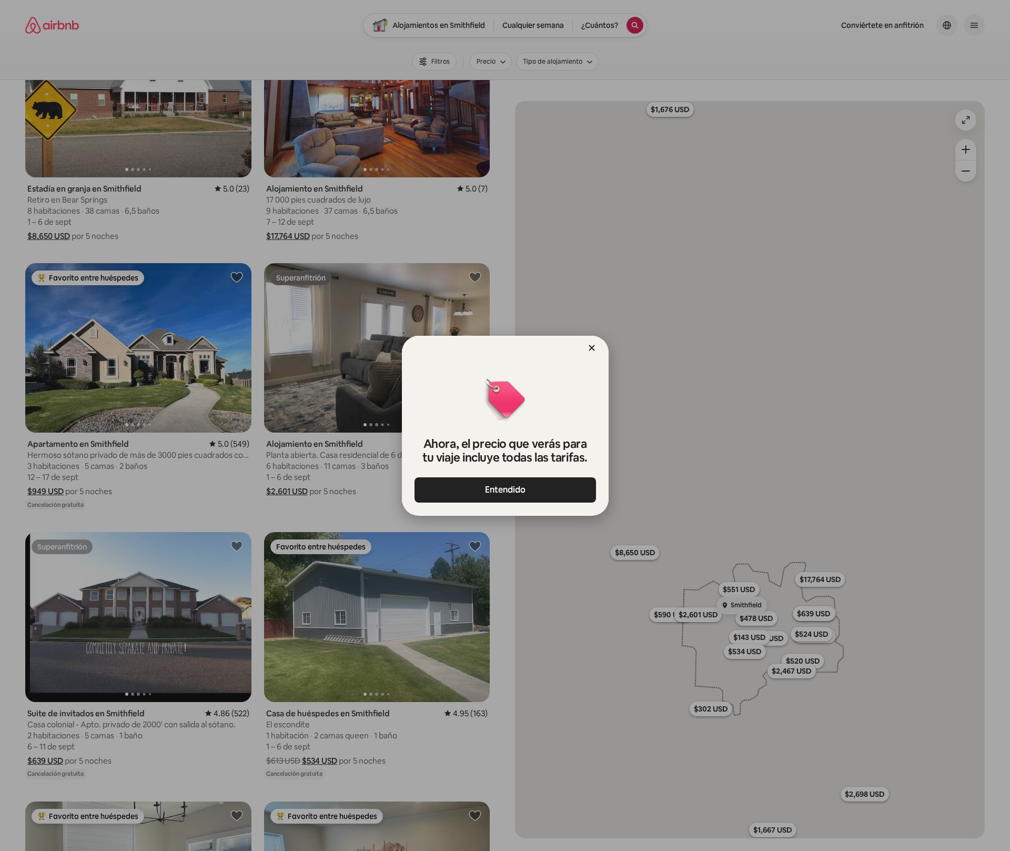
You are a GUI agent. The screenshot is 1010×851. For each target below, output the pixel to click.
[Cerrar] (592, 348)
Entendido (505, 489)
